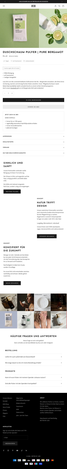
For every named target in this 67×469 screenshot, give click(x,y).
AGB (17, 409)
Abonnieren (10, 443)
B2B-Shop (6, 404)
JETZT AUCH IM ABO (11, 114)
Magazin (5, 413)
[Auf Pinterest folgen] (13, 450)
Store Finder (6, 407)
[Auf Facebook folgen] (4, 450)
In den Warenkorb (33, 100)
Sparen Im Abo (33, 107)
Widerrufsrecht (20, 403)
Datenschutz (20, 412)
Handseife (14, 88)
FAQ (4, 416)
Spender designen (47, 236)
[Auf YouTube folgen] (17, 450)
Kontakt (5, 401)
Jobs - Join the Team (22, 415)
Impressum (19, 406)
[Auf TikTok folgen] (22, 450)
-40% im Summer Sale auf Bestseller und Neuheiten (33, 1)
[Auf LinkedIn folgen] (26, 450)
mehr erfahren (12, 283)
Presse (5, 410)
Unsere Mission (7, 398)
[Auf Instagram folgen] (8, 450)
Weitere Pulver (12, 191)
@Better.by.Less (33, 312)
